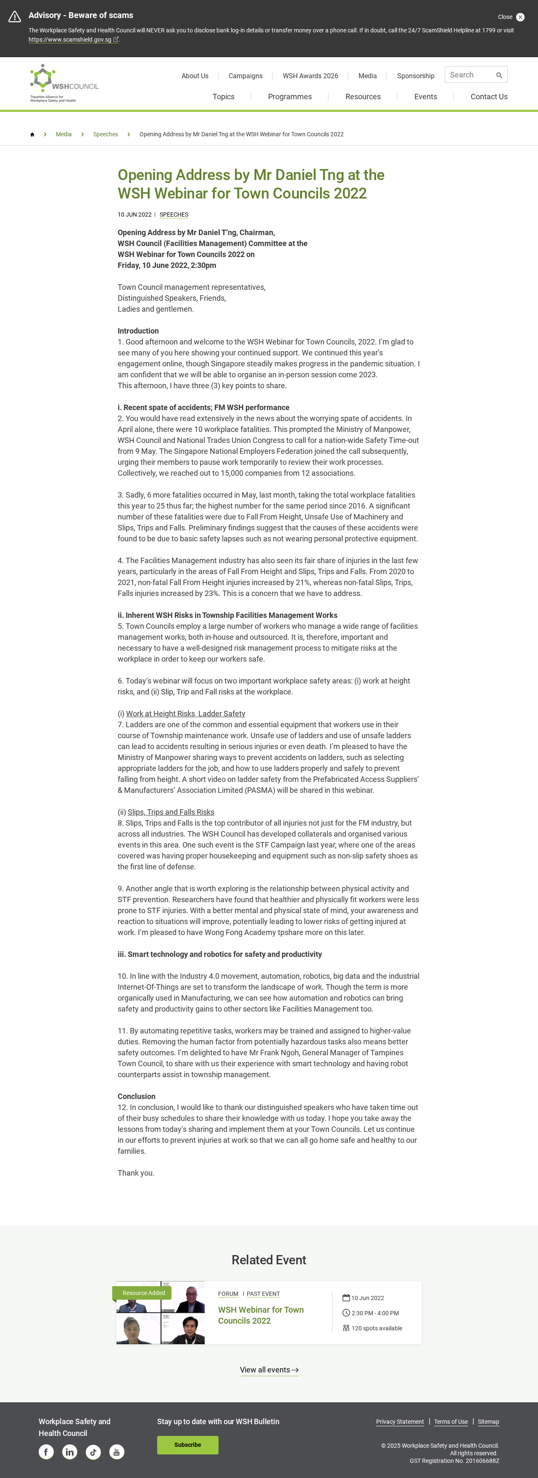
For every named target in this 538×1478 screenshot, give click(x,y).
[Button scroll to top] (511, 1443)
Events (425, 96)
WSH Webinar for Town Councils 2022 (261, 1315)
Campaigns (246, 76)
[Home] (32, 134)
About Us (195, 76)
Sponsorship (416, 76)
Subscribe (187, 1444)
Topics (224, 96)
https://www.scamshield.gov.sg (70, 39)
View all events (266, 1369)
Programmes (290, 96)
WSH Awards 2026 (310, 76)
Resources (363, 96)
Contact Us (489, 96)
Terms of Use (451, 1421)
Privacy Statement (400, 1421)
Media (368, 76)
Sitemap (488, 1421)
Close (506, 16)
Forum (228, 1293)
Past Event (263, 1293)
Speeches (174, 214)
